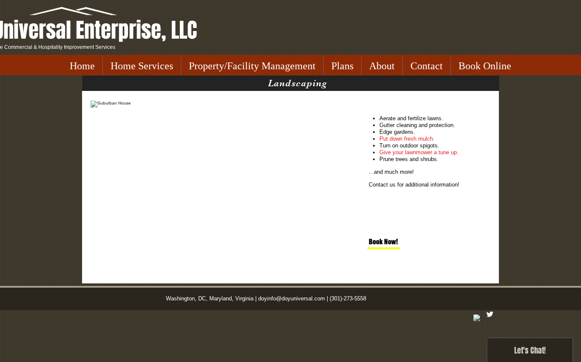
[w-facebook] (477, 318)
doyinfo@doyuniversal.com (291, 298)
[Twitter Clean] (490, 314)
